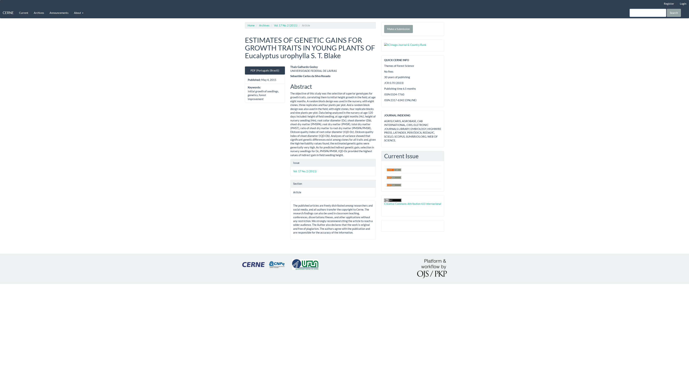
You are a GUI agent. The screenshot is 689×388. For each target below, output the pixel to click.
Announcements (59, 12)
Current (23, 12)
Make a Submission (398, 29)
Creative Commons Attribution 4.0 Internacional (412, 203)
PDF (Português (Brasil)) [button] (264, 70)
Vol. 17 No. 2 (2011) (285, 25)
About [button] (78, 12)
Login (683, 3)
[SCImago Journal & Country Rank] (405, 44)
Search (674, 12)
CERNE (8, 13)
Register (669, 3)
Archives (39, 12)
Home (251, 25)
